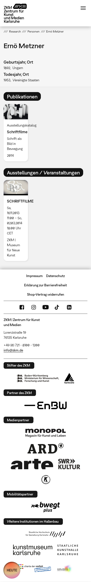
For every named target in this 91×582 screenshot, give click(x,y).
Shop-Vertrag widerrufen (45, 294)
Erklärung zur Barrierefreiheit (45, 285)
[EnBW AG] (45, 405)
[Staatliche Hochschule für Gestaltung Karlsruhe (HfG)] (45, 534)
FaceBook (22, 307)
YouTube (45, 307)
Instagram (33, 307)
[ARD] (45, 448)
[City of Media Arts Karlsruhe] (64, 569)
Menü (83, 8)
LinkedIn (69, 307)
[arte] (32, 464)
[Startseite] (18, 13)
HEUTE (12, 570)
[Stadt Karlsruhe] (69, 378)
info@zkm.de (13, 350)
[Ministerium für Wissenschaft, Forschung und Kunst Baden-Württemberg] (38, 378)
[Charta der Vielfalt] (34, 569)
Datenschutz (55, 276)
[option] (17, 132)
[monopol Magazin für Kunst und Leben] (45, 433)
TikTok (57, 307)
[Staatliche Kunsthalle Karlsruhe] (67, 550)
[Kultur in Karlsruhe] (45, 479)
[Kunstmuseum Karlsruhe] (32, 550)
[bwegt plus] (45, 507)
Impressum (34, 276)
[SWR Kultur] (69, 464)
